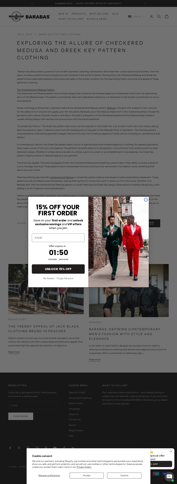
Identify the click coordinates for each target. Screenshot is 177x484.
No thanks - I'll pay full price (58, 278)
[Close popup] (171, 451)
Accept (86, 475)
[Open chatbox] (169, 477)
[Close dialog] (146, 199)
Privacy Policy (84, 467)
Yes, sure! (153, 464)
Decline (124, 475)
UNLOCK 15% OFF (58, 269)
